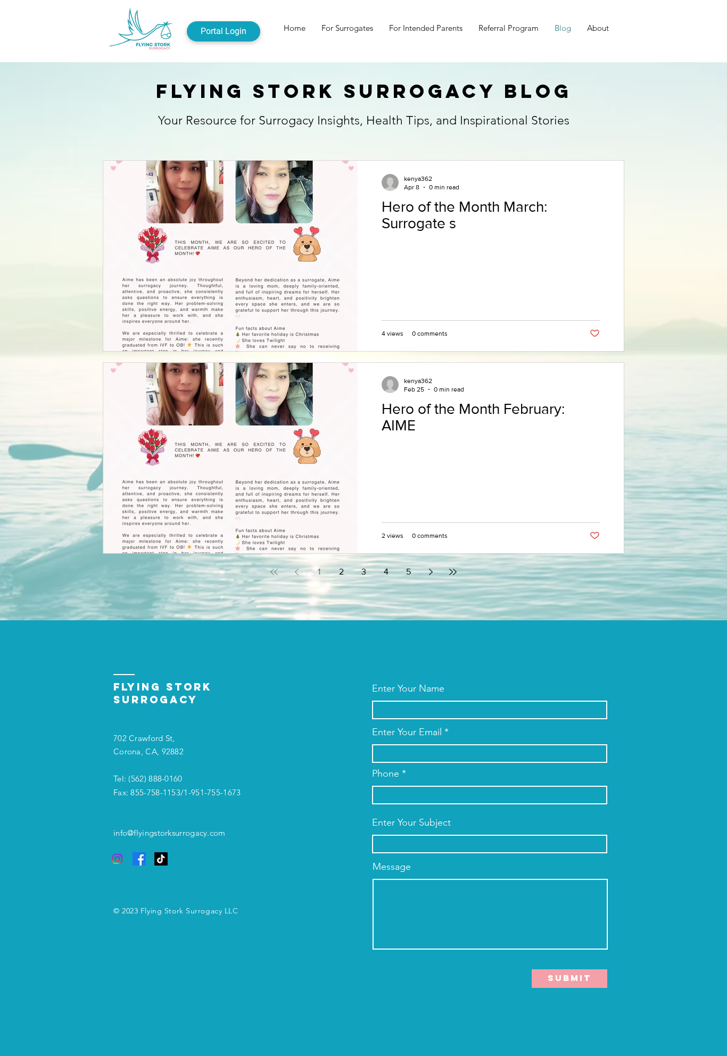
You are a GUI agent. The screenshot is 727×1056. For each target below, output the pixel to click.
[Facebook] (139, 859)
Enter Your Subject (411, 822)
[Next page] (430, 571)
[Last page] (452, 571)
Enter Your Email (407, 732)
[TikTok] (161, 859)
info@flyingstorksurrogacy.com (169, 833)
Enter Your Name (408, 688)
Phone (385, 773)
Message (392, 866)
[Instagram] (117, 859)
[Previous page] (296, 571)
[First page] (274, 571)
